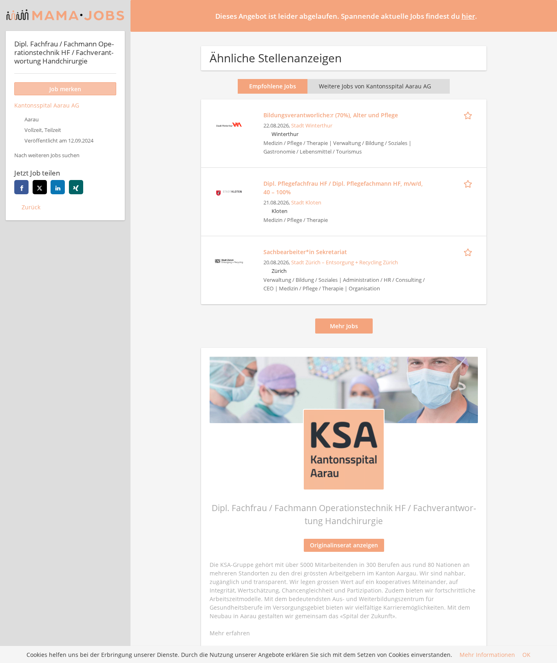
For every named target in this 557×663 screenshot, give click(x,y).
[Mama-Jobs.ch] (65, 15)
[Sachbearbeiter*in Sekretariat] (229, 260)
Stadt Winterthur (311, 125)
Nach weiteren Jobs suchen (47, 155)
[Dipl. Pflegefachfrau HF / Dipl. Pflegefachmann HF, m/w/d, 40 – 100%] (229, 192)
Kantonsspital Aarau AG (46, 105)
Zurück (31, 207)
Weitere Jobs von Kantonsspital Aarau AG (375, 86)
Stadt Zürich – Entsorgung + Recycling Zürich (344, 262)
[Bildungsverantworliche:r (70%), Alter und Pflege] (229, 123)
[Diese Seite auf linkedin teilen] (58, 187)
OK (526, 655)
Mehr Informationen (487, 655)
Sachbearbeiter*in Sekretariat (305, 252)
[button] (544, 15)
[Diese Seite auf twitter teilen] (40, 187)
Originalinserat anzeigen (344, 545)
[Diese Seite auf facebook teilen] (21, 187)
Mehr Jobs (344, 326)
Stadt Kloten (306, 202)
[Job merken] (469, 115)
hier (468, 16)
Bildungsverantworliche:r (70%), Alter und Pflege (330, 115)
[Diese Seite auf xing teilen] (76, 187)
